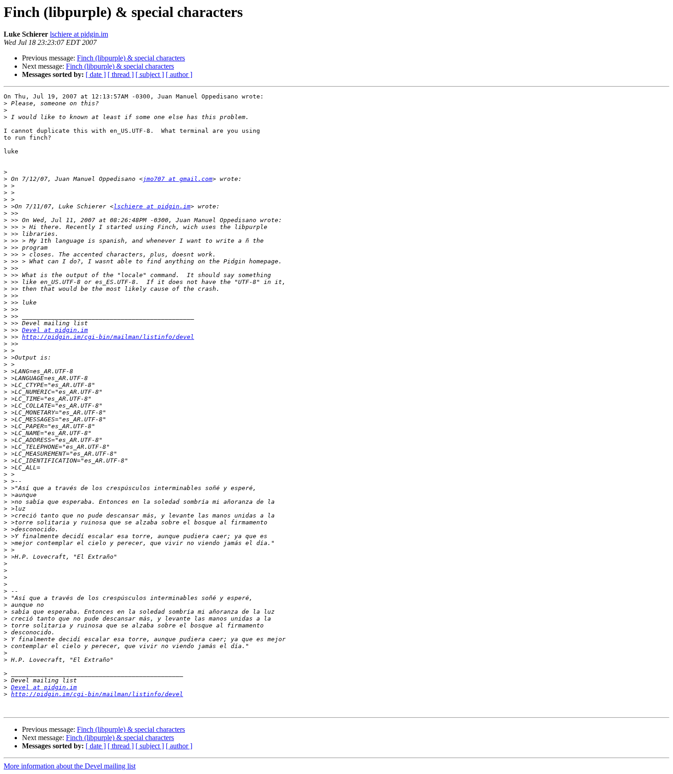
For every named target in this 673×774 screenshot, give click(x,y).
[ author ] (179, 74)
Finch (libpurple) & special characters (131, 58)
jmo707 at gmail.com (177, 178)
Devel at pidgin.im (55, 330)
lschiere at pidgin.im (79, 34)
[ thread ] (121, 74)
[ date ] (96, 74)
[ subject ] (150, 74)
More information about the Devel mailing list (70, 766)
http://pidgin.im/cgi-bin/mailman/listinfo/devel (108, 336)
